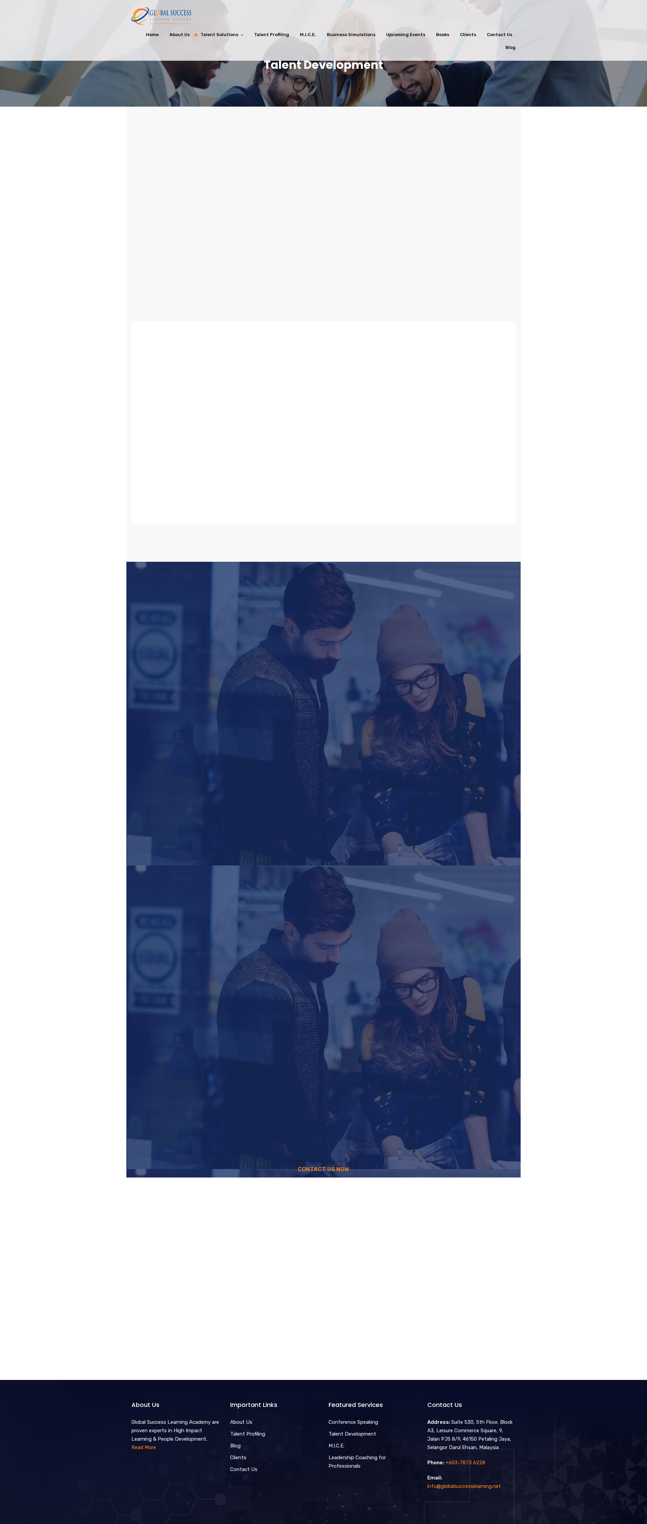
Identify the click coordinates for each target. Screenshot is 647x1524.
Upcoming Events (405, 34)
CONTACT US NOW (323, 1169)
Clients (468, 34)
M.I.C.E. (308, 34)
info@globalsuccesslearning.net (464, 1486)
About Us (180, 34)
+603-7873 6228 (465, 1463)
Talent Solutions (219, 34)
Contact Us (499, 34)
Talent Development (352, 1434)
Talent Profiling (271, 34)
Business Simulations (351, 34)
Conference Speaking (353, 1422)
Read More (143, 1447)
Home (152, 34)
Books (442, 34)
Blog (510, 47)
